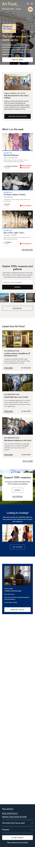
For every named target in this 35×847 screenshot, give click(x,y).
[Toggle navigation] (30, 9)
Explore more (27, 249)
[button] (17, 59)
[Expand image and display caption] (32, 32)
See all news (28, 461)
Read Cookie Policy (10, 813)
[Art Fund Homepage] (10, 4)
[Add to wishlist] (29, 136)
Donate (18, 9)
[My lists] (28, 4)
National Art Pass (8, 9)
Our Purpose (17, 496)
